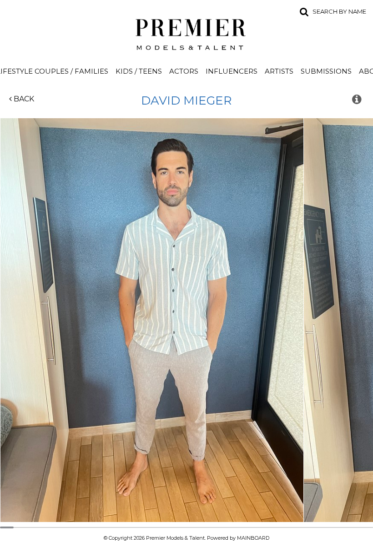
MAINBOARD (253, 538)
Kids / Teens (139, 71)
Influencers (231, 71)
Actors (183, 71)
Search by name (339, 11)
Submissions (326, 71)
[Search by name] (304, 11)
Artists (279, 71)
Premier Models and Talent (186, 32)
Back (23, 99)
